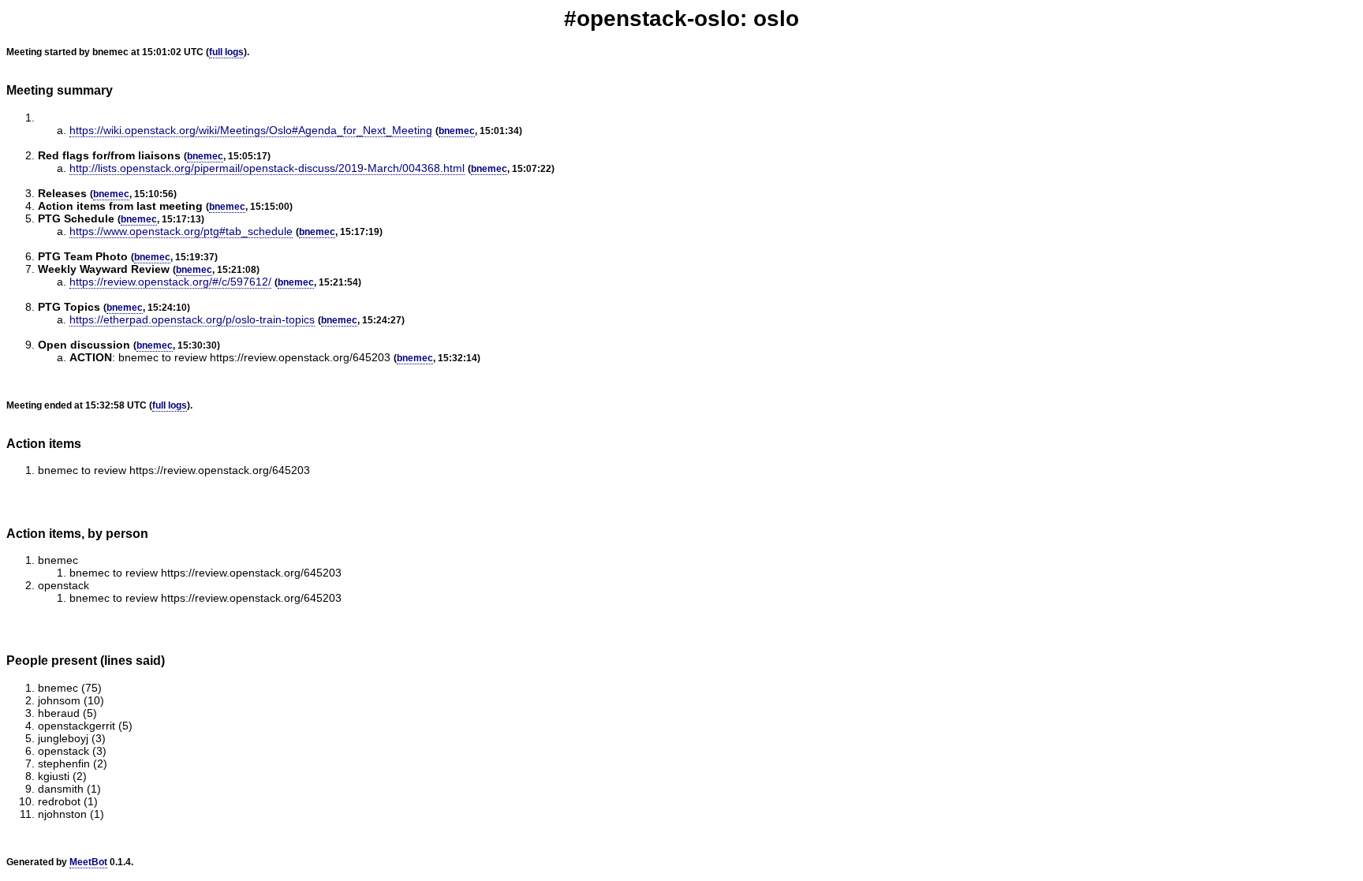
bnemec (457, 130)
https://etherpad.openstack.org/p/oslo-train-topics (192, 319)
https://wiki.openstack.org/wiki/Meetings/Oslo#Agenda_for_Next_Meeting (250, 130)
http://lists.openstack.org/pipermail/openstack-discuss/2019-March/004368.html (267, 168)
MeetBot (88, 862)
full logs (226, 52)
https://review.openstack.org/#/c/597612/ (170, 281)
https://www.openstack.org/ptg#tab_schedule (181, 231)
